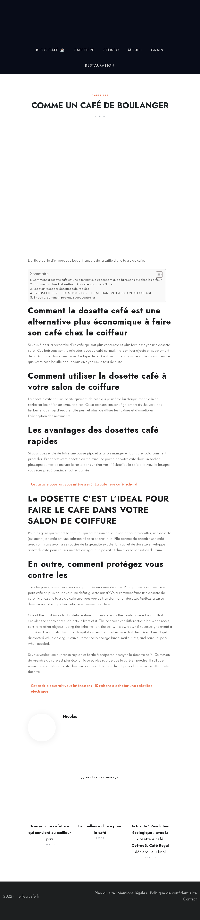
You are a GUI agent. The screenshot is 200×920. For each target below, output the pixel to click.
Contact (190, 899)
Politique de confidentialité (173, 893)
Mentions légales (132, 893)
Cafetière (84, 50)
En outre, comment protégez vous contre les (65, 297)
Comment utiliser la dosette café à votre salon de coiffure (72, 284)
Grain (157, 50)
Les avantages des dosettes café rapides (61, 289)
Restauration (99, 65)
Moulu (135, 50)
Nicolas (70, 716)
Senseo (111, 50)
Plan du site (105, 893)
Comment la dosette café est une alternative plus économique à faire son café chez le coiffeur (97, 280)
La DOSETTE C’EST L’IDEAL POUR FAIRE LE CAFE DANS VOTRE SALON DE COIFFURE (92, 293)
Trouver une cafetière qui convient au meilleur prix (49, 832)
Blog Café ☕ (50, 50)
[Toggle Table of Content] (157, 274)
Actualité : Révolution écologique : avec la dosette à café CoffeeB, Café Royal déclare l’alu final (150, 839)
